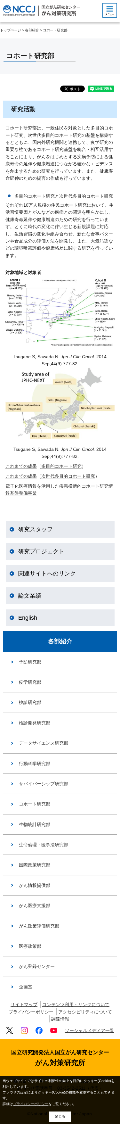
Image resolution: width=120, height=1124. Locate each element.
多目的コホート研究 (34, 196)
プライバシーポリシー (31, 1011)
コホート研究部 (34, 803)
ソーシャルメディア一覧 (89, 1030)
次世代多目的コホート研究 (86, 196)
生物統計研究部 (34, 824)
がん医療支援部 (34, 905)
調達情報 (60, 1018)
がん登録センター (37, 966)
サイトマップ (24, 1004)
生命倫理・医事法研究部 (43, 844)
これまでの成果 (21, 466)
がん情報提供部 (34, 885)
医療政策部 (30, 946)
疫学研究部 (30, 682)
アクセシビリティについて (85, 1011)
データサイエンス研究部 (43, 743)
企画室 (25, 986)
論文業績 (29, 595)
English (27, 618)
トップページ (10, 30)
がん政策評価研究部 (39, 926)
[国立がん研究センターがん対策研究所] (41, 10)
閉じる (60, 1116)
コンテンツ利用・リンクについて (75, 1004)
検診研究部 (30, 702)
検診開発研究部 (34, 722)
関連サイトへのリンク (47, 573)
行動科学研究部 (34, 763)
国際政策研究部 (34, 864)
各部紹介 (32, 30)
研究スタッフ (35, 529)
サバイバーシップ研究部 (43, 783)
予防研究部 (30, 662)
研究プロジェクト (41, 551)
